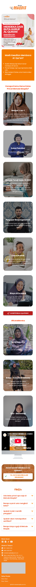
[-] (2, 542)
